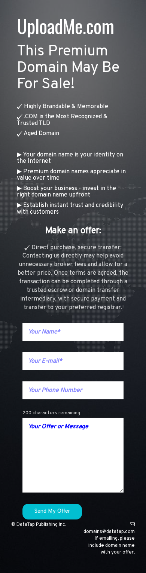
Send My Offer (52, 511)
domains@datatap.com (109, 532)
